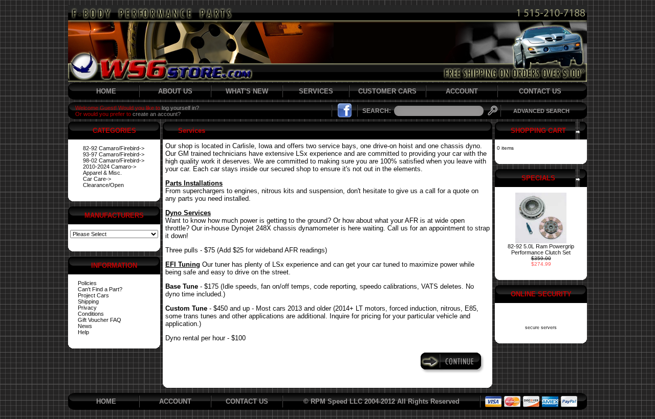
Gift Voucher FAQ (99, 320)
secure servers (541, 327)
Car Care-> (97, 179)
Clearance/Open (103, 185)
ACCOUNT (462, 91)
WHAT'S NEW (247, 91)
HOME (106, 91)
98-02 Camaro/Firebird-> (113, 160)
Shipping (88, 301)
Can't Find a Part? (100, 289)
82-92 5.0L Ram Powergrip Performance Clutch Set (541, 249)
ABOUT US (175, 91)
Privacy (87, 308)
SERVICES (316, 91)
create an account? (157, 114)
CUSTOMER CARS (387, 91)
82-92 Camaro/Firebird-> (113, 148)
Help (83, 332)
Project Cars (93, 295)
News (85, 326)
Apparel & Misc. (102, 173)
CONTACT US (540, 91)
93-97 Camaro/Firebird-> (113, 154)
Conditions (91, 314)
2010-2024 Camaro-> (109, 167)
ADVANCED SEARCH (541, 111)
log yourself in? (180, 108)
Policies (87, 283)
